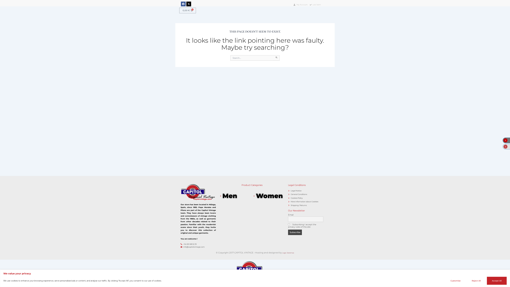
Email (291, 215)
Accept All (497, 281)
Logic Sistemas (288, 253)
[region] (255, 278)
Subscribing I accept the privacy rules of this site (302, 225)
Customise (455, 281)
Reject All (476, 281)
